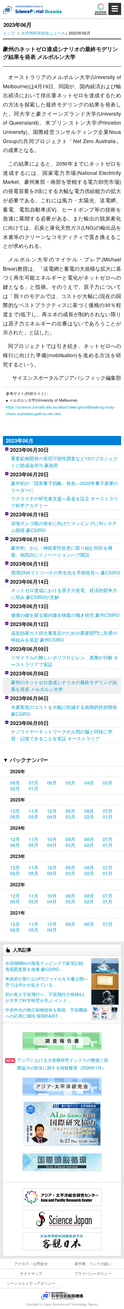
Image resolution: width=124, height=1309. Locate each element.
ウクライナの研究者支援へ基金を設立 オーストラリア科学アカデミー (64, 502)
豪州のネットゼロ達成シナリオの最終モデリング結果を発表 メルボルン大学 (64, 685)
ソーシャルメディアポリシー (31, 1283)
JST (62, 1295)
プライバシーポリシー (93, 1273)
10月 (52, 811)
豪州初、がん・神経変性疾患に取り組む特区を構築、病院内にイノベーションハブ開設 (61, 551)
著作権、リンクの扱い (93, 1263)
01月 (33, 788)
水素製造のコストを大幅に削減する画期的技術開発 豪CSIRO (64, 710)
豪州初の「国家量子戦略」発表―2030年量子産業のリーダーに (64, 486)
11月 (33, 811)
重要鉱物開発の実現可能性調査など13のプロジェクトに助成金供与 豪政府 (64, 462)
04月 (89, 782)
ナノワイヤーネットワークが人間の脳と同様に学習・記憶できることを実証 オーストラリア (61, 735)
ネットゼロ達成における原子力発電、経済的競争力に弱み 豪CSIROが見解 (64, 593)
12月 (15, 811)
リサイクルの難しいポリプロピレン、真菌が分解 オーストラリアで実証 (64, 661)
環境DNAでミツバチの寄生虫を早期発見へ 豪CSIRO (65, 572)
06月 (52, 782)
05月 (70, 782)
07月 (33, 782)
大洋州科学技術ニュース (43, 33)
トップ (9, 33)
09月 (70, 811)
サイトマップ (31, 1273)
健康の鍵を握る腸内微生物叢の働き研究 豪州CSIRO (65, 615)
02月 (15, 788)
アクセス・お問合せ (31, 1263)
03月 (107, 782)
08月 (15, 782)
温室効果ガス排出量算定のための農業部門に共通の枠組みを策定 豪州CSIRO (64, 636)
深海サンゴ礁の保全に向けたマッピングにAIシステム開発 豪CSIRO (64, 526)
